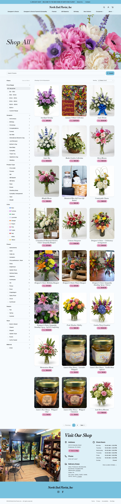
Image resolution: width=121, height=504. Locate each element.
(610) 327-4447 (36, 2)
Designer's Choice (13, 11)
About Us (80, 2)
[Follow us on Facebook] (62, 492)
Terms (93, 501)
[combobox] (106, 80)
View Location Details (109, 465)
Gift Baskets (65, 11)
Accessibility (105, 501)
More (110, 11)
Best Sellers (87, 11)
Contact (87, 2)
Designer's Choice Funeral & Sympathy (35, 11)
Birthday (76, 11)
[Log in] (108, 7)
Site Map (112, 501)
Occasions (99, 11)
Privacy (98, 501)
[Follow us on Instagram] (58, 492)
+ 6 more (77, 470)
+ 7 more (79, 476)
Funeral (54, 11)
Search (111, 73)
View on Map (74, 451)
